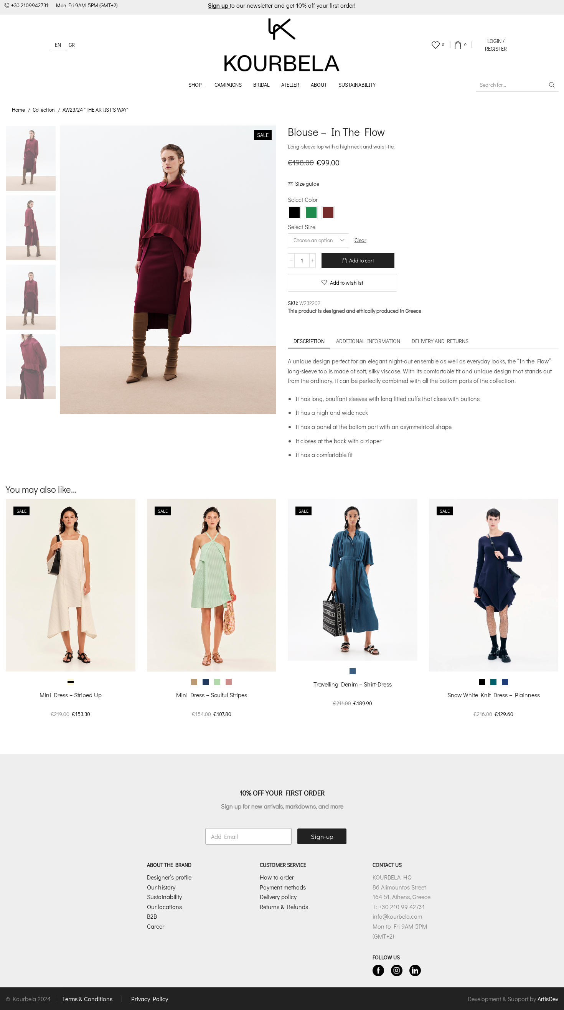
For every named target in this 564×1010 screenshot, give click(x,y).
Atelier (290, 84)
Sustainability (357, 84)
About (319, 84)
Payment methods (283, 887)
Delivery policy (278, 897)
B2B (152, 916)
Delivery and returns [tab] (440, 341)
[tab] (309, 341)
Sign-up (322, 836)
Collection (44, 109)
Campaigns (228, 84)
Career (155, 926)
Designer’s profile (169, 877)
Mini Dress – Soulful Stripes (211, 695)
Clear (360, 240)
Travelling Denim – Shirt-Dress (352, 684)
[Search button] (551, 84)
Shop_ (195, 84)
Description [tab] (309, 341)
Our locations (164, 907)
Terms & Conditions (88, 999)
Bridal (261, 84)
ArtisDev (548, 999)
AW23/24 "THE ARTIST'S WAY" (95, 109)
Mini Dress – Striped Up (71, 695)
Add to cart (361, 260)
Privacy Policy (149, 999)
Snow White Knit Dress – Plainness (493, 695)
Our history (161, 887)
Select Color (303, 199)
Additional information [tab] (368, 341)
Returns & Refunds (284, 907)
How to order (277, 877)
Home (18, 109)
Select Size (301, 227)
